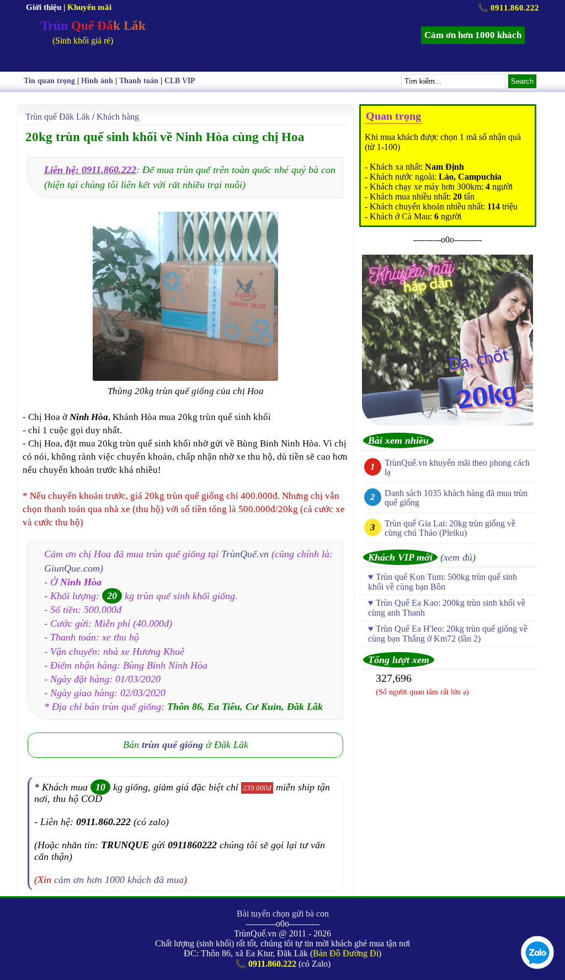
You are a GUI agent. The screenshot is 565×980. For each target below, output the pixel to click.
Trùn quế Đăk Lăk (57, 116)
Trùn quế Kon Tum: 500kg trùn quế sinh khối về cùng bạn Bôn (442, 581)
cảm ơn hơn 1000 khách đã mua (119, 879)
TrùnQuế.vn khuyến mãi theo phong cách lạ (457, 467)
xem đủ (458, 557)
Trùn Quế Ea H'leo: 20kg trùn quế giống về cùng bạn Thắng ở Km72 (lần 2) (447, 633)
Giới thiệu (43, 7)
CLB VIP (179, 81)
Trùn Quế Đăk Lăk (93, 26)
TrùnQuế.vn (245, 553)
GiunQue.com (72, 568)
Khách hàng (118, 116)
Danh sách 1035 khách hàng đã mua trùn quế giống (456, 497)
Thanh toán (138, 81)
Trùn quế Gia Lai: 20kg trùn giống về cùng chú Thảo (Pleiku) (450, 528)
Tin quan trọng (49, 81)
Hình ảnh (97, 81)
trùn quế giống (172, 744)
